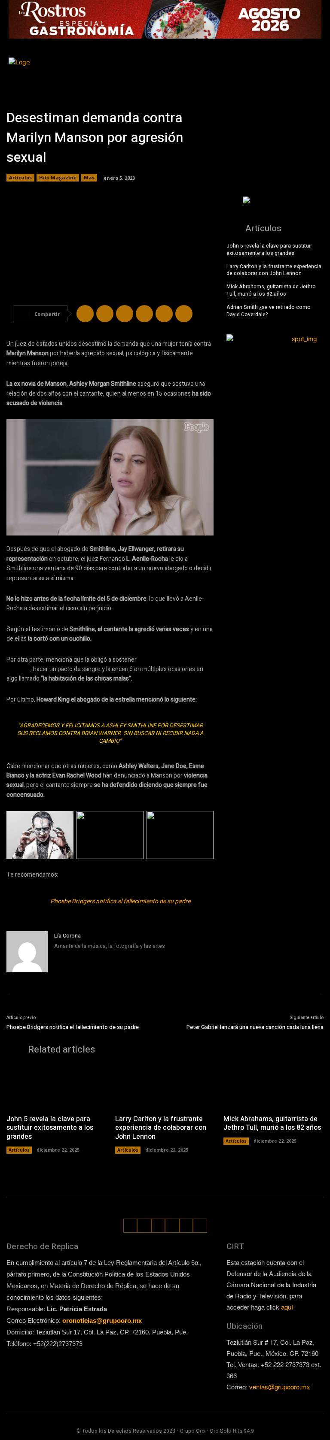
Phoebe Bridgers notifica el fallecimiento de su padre (120, 901)
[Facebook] (274, 67)
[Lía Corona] (27, 951)
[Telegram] (124, 313)
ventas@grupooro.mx (279, 1386)
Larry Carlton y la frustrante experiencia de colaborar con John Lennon (273, 270)
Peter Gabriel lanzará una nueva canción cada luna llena (255, 1027)
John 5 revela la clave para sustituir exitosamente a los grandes (269, 249)
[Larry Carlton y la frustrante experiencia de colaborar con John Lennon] (165, 1087)
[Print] (183, 313)
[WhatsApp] (303, 81)
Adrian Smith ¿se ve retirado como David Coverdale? (268, 310)
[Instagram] (287, 67)
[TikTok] (301, 67)
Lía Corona (67, 936)
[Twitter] (314, 67)
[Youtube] (316, 81)
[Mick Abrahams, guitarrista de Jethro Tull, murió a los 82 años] (273, 1087)
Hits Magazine (57, 177)
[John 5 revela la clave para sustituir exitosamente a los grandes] (56, 1087)
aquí (287, 1306)
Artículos (20, 177)
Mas (89, 177)
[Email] (164, 313)
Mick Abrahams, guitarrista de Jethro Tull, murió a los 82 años (271, 290)
